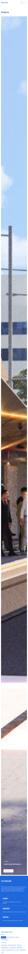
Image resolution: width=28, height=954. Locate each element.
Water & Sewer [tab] (19, 947)
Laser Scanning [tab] (4, 945)
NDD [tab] (2, 952)
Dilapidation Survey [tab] (5, 947)
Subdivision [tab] (19, 945)
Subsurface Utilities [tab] (10, 937)
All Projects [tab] (4, 937)
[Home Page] (4, 2)
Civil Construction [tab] (5, 939)
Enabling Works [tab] (13, 947)
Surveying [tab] (17, 937)
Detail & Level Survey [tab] (12, 945)
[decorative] (22, 2)
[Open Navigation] (22, 2)
